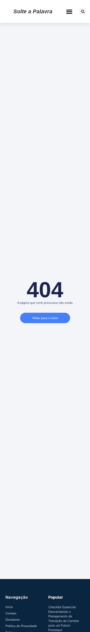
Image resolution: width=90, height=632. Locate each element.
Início (9, 607)
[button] (69, 11)
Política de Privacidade (21, 626)
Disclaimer (12, 619)
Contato (10, 613)
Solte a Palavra (32, 11)
